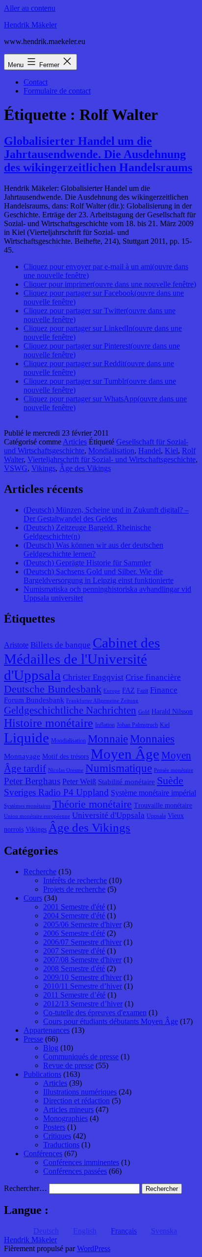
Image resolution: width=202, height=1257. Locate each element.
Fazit (142, 690)
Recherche (40, 871)
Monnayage (22, 756)
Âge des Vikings (85, 468)
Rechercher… (25, 1188)
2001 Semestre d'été (74, 907)
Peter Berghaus (32, 781)
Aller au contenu (29, 8)
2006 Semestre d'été (74, 933)
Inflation (105, 725)
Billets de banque (60, 645)
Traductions (61, 1145)
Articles (75, 442)
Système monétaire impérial (153, 793)
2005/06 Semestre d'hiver (82, 924)
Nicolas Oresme (65, 770)
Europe (111, 691)
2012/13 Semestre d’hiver (83, 1004)
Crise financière (153, 677)
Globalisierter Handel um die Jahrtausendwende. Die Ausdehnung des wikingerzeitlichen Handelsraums (98, 154)
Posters (54, 1127)
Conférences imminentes (81, 1162)
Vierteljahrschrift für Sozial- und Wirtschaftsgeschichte (111, 459)
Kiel (171, 450)
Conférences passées (75, 1171)
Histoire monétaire (48, 723)
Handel (149, 450)
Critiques (57, 1136)
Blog (50, 1048)
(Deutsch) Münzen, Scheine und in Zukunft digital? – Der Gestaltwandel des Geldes (106, 514)
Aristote (16, 645)
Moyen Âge (125, 754)
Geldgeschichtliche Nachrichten (70, 710)
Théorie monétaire (92, 804)
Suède (170, 781)
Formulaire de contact (57, 91)
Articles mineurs (68, 1109)
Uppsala (156, 816)
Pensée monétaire (173, 770)
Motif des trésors (65, 756)
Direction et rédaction (76, 1100)
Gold (144, 712)
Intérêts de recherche (75, 880)
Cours (33, 898)
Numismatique (118, 768)
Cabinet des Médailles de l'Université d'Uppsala (82, 659)
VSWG (15, 468)
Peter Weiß (79, 781)
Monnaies (152, 739)
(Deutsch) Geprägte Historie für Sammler (87, 563)
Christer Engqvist (93, 677)
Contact (36, 82)
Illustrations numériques (80, 1092)
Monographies (65, 1118)
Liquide (26, 737)
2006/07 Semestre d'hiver (82, 942)
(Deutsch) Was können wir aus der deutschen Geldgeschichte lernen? (93, 549)
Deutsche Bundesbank (52, 689)
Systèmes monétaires (27, 806)
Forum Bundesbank (34, 700)
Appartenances (47, 1030)
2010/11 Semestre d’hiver (82, 986)
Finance (163, 690)
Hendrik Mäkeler (30, 25)
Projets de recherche (74, 889)
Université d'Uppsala (108, 815)
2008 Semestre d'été (74, 968)
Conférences (43, 1153)
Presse (33, 1039)
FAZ (128, 690)
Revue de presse (68, 1065)
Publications (42, 1074)
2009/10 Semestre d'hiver (82, 977)
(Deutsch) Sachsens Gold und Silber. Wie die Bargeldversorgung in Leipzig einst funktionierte (99, 575)
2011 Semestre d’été (74, 995)
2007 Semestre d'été (74, 951)
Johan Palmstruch (137, 725)
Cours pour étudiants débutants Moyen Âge (110, 1021)
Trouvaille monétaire (163, 805)
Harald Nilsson (172, 711)
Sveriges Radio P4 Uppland (56, 792)
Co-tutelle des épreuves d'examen (95, 1012)
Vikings (43, 468)
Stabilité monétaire (126, 782)
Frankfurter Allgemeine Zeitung (102, 700)
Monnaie (108, 739)
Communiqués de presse (81, 1056)
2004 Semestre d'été (74, 915)
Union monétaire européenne (37, 816)
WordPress (93, 1248)
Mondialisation (111, 450)
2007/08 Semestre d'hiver (82, 959)
